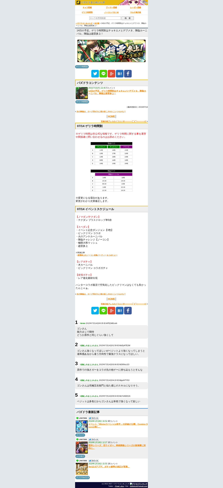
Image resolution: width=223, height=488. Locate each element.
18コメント (113, 463)
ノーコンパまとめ (111, 12)
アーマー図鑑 (111, 7)
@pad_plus (119, 486)
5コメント (110, 88)
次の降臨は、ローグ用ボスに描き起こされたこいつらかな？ (101, 111)
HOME (111, 116)
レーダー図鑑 (135, 7)
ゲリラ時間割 (87, 12)
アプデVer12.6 (82, 477)
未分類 (96, 23)
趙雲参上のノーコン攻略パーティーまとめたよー (98, 255)
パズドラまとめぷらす (92, 2)
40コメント (113, 421)
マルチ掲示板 (135, 12)
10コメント (113, 442)
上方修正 (80, 456)
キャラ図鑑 (87, 7)
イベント (80, 435)
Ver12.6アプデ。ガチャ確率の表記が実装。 (109, 466)
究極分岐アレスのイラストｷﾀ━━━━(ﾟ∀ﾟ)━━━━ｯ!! (123, 121)
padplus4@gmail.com (138, 486)
